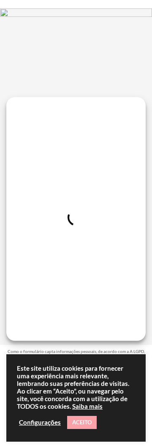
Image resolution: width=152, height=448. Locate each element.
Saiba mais (87, 406)
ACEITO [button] (82, 422)
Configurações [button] (40, 422)
